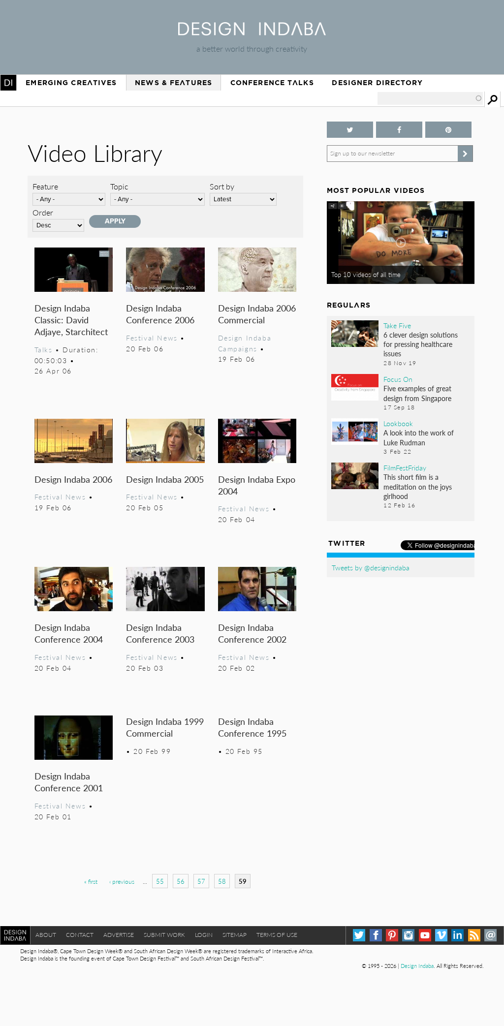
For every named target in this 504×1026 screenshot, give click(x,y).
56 (181, 881)
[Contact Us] (490, 935)
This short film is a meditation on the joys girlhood (417, 486)
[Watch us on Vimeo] (441, 935)
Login (204, 935)
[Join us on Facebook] (399, 130)
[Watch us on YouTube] (425, 935)
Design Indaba (417, 965)
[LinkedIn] (457, 935)
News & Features (173, 83)
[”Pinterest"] (448, 130)
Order (42, 212)
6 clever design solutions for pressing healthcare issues (420, 344)
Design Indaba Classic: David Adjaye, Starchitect (71, 320)
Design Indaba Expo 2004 (256, 485)
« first (90, 881)
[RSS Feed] (474, 935)
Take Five (397, 325)
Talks (43, 349)
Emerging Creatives (71, 83)
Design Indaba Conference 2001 (68, 782)
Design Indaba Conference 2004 (68, 633)
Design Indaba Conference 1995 (252, 727)
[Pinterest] (392, 935)
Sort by (222, 186)
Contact (80, 935)
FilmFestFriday (404, 467)
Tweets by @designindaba (371, 567)
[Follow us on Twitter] (350, 130)
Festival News (152, 337)
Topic (119, 186)
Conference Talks (272, 83)
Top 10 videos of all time (366, 274)
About (45, 935)
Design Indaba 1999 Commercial (165, 727)
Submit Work (164, 935)
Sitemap (234, 935)
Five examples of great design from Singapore (417, 393)
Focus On (397, 379)
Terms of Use (276, 935)
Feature (45, 186)
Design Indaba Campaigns (245, 343)
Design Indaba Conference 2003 (160, 633)
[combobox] (430, 98)
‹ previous (121, 881)
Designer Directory (377, 83)
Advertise (118, 935)
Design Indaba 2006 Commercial (257, 314)
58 (222, 881)
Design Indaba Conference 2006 (160, 314)
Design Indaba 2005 (165, 479)
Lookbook (398, 423)
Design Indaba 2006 (73, 479)
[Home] (252, 32)
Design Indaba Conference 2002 (252, 633)
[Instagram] (408, 935)
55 (160, 881)
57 (201, 881)
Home (8, 83)
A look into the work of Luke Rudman (418, 437)
